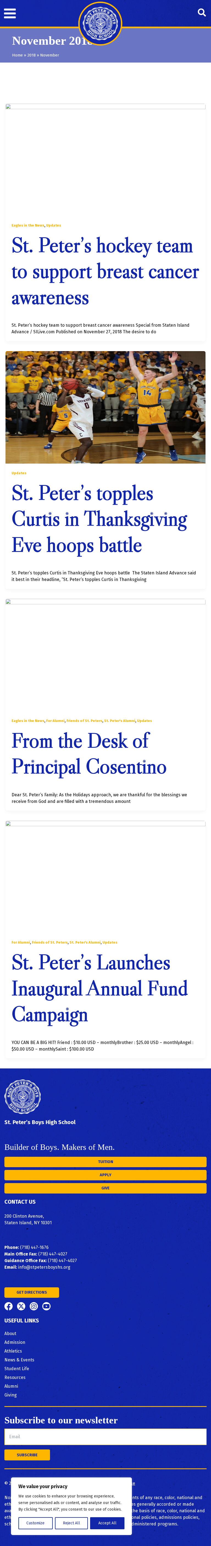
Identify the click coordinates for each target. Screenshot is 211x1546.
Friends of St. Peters (84, 721)
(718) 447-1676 (34, 1247)
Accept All (107, 1523)
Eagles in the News (28, 225)
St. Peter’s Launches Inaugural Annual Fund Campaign (100, 987)
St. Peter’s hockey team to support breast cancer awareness (105, 270)
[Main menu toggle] (10, 13)
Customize (35, 1523)
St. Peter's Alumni (119, 721)
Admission (14, 1342)
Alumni (11, 1386)
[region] (71, 1506)
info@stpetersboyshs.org (44, 1267)
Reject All (71, 1523)
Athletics (13, 1351)
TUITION (105, 1161)
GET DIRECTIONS (31, 1292)
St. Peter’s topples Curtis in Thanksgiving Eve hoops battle (99, 518)
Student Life (16, 1368)
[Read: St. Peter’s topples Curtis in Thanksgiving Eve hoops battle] (105, 407)
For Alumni (55, 721)
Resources (15, 1377)
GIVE (105, 1188)
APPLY (106, 1174)
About (10, 1333)
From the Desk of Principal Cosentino (89, 753)
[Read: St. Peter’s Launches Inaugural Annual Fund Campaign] (105, 876)
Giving (10, 1395)
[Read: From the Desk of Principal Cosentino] (105, 654)
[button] (202, 13)
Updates (53, 225)
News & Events (19, 1359)
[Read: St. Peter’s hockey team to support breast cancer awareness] (105, 159)
